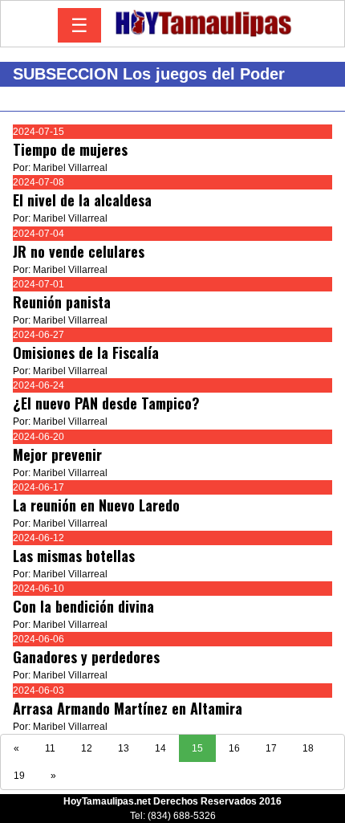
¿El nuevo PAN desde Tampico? (106, 403)
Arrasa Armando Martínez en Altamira (127, 708)
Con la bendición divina (83, 606)
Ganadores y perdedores (86, 656)
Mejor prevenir (57, 454)
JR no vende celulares (78, 251)
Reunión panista (62, 301)
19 (19, 775)
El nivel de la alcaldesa (82, 199)
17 (271, 748)
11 (50, 748)
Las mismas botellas (74, 555)
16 (234, 748)
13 (123, 748)
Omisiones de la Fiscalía (86, 352)
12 (86, 748)
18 (308, 748)
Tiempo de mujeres (70, 149)
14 (160, 748)
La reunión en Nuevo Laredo (96, 505)
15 (197, 748)
